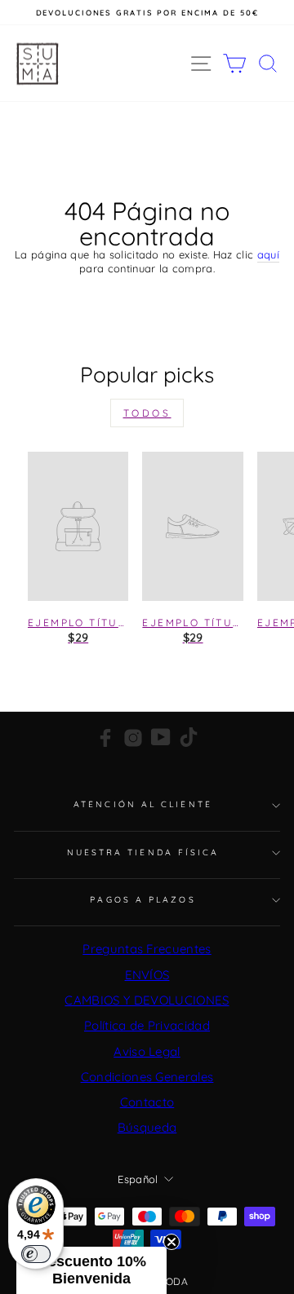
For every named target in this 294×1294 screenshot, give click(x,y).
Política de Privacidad (147, 1025)
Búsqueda (147, 1127)
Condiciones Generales (147, 1077)
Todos (147, 413)
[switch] (36, 1254)
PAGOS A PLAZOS (142, 899)
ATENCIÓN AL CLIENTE (143, 804)
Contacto (147, 1102)
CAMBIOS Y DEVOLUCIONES (147, 1000)
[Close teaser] (171, 1242)
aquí (268, 255)
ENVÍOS (147, 975)
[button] (91, 1270)
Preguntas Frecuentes (146, 949)
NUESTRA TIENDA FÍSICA (143, 852)
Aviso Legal (147, 1051)
